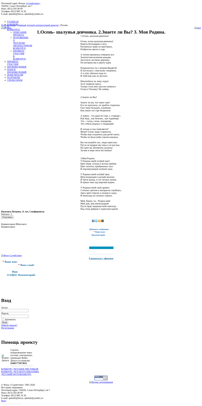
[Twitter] (96, 221)
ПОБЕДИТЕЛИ (15, 75)
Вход (3, 400)
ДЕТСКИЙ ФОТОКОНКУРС (16, 374)
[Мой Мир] (102, 221)
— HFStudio (12, 404)
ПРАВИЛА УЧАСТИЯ (12, 62)
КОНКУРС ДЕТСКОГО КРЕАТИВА (20, 371)
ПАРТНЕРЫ (13, 77)
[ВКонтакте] (93, 221)
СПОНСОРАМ (14, 80)
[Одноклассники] (99, 221)
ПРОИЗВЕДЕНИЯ (16, 67)
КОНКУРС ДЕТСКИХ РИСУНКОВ (19, 369)
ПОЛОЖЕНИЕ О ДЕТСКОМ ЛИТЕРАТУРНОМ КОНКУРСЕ (22, 43)
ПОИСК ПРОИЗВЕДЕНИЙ (16, 70)
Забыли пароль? (9, 325)
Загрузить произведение (19, 333)
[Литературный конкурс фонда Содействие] (75, 22)
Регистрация (7, 328)
